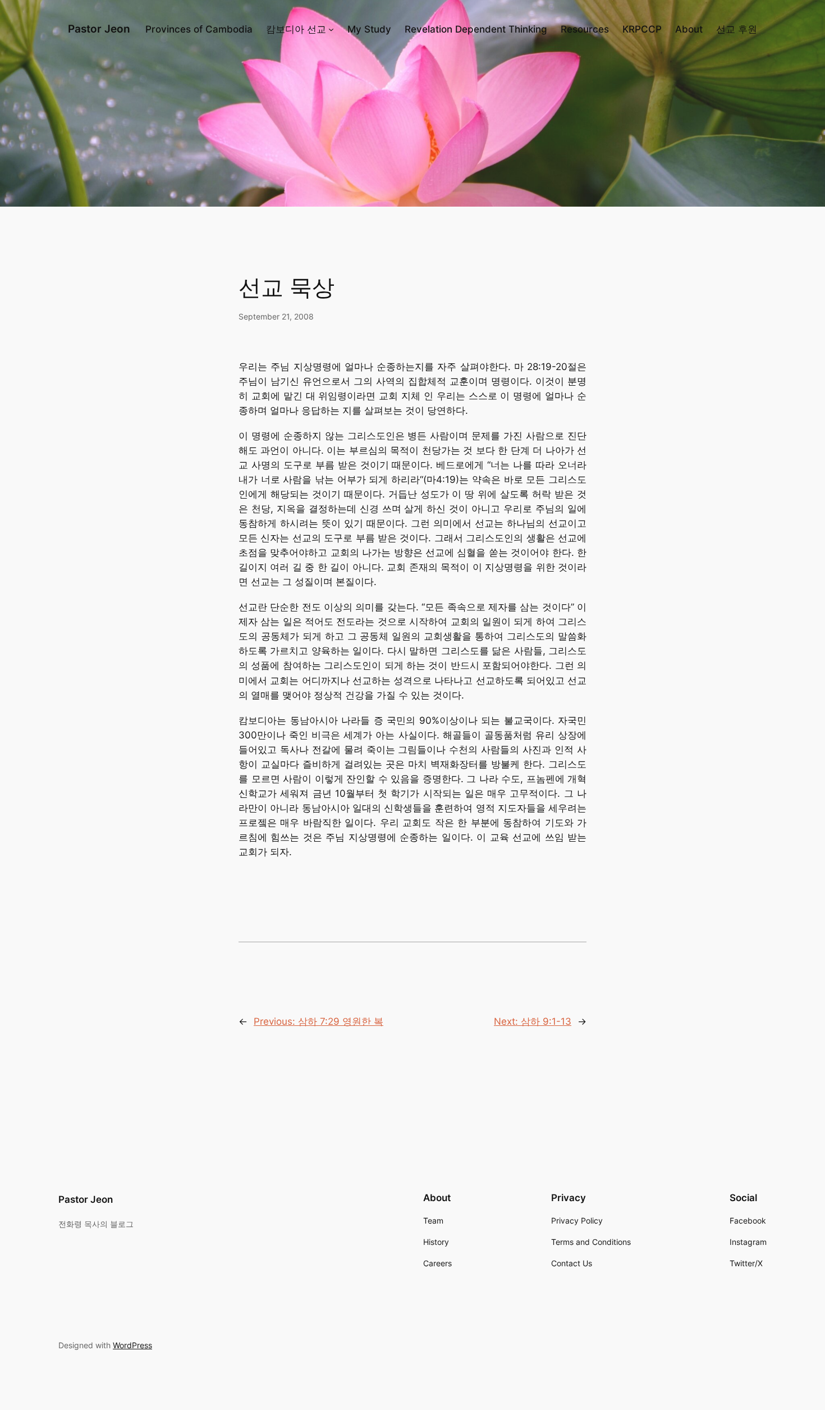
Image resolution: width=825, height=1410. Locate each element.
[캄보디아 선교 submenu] (331, 29)
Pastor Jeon (99, 28)
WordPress (132, 1345)
